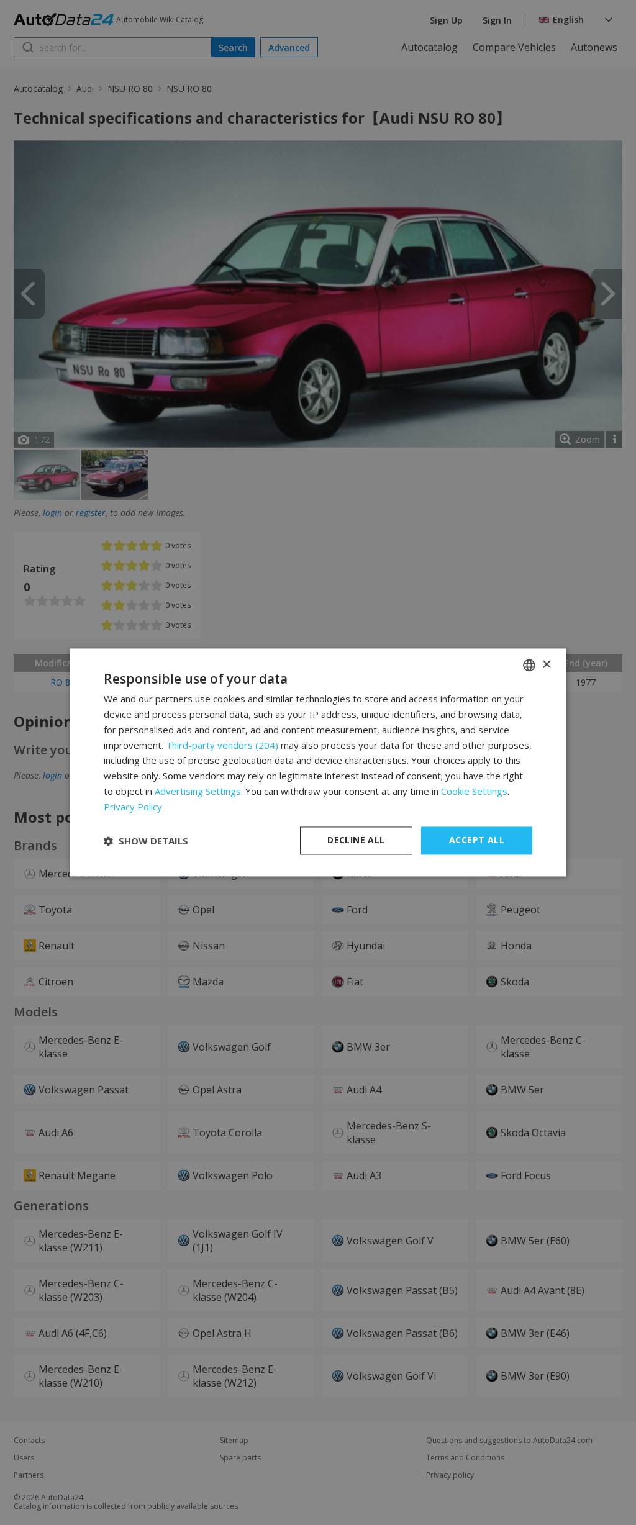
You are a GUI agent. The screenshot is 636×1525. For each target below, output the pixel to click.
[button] (146, 841)
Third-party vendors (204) (222, 745)
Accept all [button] (476, 840)
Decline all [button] (355, 840)
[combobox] (529, 665)
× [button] (546, 664)
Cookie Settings (474, 791)
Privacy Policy (133, 806)
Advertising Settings (198, 791)
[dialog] (318, 762)
